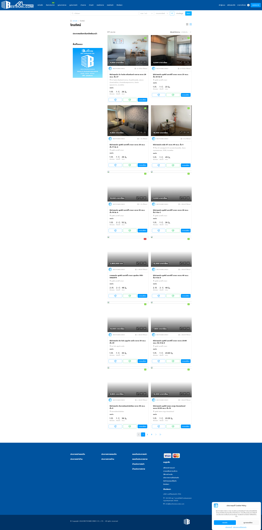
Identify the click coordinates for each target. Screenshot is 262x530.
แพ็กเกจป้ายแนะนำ (169, 468)
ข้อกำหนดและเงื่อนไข (170, 481)
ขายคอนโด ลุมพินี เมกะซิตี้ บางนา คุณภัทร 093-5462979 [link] (126, 276)
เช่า (145, 38)
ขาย (145, 239)
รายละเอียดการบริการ (170, 471)
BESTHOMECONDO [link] (119, 68)
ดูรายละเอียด (247, 522)
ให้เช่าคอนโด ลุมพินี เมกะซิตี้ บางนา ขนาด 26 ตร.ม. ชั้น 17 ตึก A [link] (127, 146)
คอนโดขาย (100, 5)
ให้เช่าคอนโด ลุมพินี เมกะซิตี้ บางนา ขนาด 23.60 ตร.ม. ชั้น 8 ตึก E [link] (170, 342)
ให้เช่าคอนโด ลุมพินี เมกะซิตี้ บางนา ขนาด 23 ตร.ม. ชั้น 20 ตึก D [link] (170, 75)
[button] (187, 24)
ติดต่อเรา (120, 5)
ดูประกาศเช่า (73, 5)
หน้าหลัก (40, 5)
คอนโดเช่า (110, 5)
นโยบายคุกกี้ (228, 527)
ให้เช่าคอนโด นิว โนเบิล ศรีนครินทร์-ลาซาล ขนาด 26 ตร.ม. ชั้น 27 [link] (128, 75)
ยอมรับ (224, 522)
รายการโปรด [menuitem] (243, 5)
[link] (127, 50)
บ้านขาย (83, 5)
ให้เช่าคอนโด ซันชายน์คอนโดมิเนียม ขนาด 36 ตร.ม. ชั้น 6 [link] (127, 407)
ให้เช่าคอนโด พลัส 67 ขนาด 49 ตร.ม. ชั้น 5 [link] (168, 145)
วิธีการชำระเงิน (168, 474)
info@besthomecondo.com (175, 504)
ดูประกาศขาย (62, 5)
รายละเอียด (142, 100)
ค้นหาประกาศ (50, 5)
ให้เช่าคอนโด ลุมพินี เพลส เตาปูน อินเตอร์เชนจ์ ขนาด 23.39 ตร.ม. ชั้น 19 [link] (169, 407)
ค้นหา (188, 13)
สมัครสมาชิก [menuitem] (231, 5)
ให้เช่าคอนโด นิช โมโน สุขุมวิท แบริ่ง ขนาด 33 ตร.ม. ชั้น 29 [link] (128, 342)
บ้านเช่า (91, 5)
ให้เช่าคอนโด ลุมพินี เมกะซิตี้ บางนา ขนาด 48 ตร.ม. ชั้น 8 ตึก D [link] (171, 276)
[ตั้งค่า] (172, 13)
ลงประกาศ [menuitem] (255, 5)
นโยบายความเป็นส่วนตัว (239, 527)
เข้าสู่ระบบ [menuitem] (222, 5)
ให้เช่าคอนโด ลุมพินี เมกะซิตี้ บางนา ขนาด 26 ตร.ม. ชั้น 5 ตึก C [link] (170, 211)
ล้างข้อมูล (179, 13)
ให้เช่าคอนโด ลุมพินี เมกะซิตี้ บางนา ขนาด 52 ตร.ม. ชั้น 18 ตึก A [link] (127, 211)
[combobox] (146, 13)
